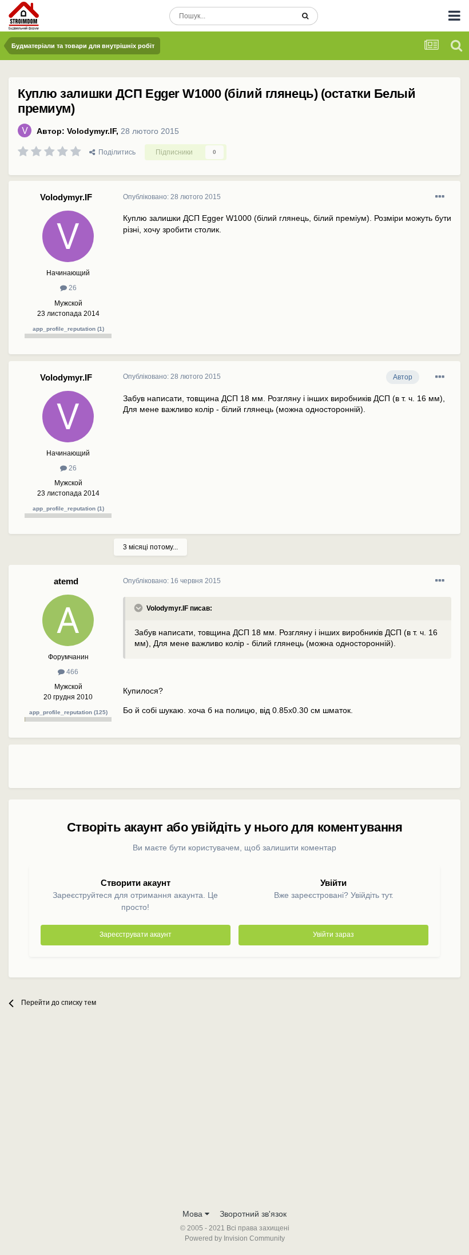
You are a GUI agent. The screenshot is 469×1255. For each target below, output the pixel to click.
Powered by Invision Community (235, 1238)
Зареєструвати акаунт (136, 935)
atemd (66, 581)
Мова (193, 1213)
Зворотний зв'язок (253, 1213)
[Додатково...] (439, 197)
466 (71, 672)
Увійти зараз (333, 935)
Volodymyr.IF (91, 131)
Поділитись (115, 152)
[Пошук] (305, 16)
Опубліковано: (172, 197)
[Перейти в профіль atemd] (68, 620)
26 (72, 288)
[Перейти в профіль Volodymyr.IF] (24, 130)
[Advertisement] (257, 771)
